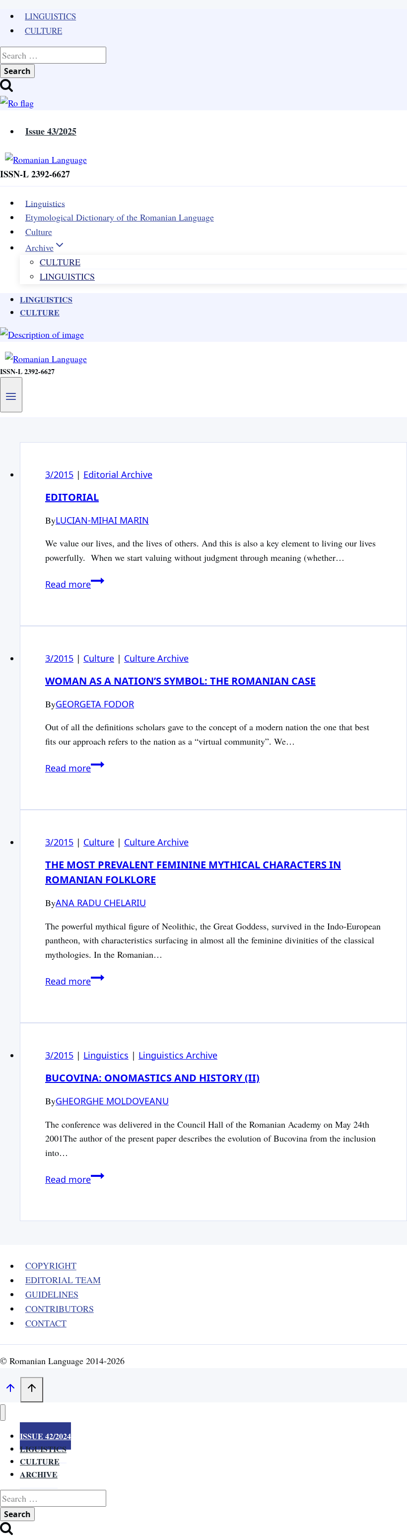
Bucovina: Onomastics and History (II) (152, 1077)
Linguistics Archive (177, 1055)
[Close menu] (2, 1412)
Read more (74, 584)
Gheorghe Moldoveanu (112, 1101)
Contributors (59, 1308)
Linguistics (50, 16)
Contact (46, 1323)
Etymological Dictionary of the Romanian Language (119, 217)
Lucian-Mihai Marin (102, 520)
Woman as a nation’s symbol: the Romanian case (180, 681)
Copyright (50, 1266)
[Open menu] (11, 394)
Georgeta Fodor (95, 704)
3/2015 (59, 474)
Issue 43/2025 (50, 131)
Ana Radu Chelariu (101, 903)
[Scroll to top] (10, 1390)
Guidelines (51, 1294)
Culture (43, 30)
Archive (39, 1474)
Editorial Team (63, 1280)
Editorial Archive (117, 474)
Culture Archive (156, 658)
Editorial (72, 497)
